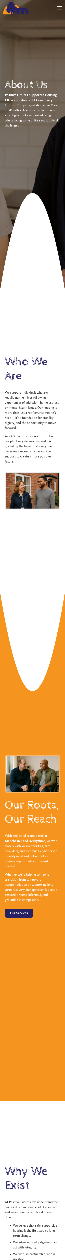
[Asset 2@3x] (16, 8)
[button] (59, 8)
